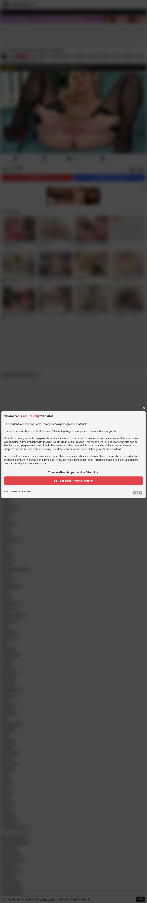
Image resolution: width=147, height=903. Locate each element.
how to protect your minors (17, 492)
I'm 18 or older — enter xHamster (73, 480)
